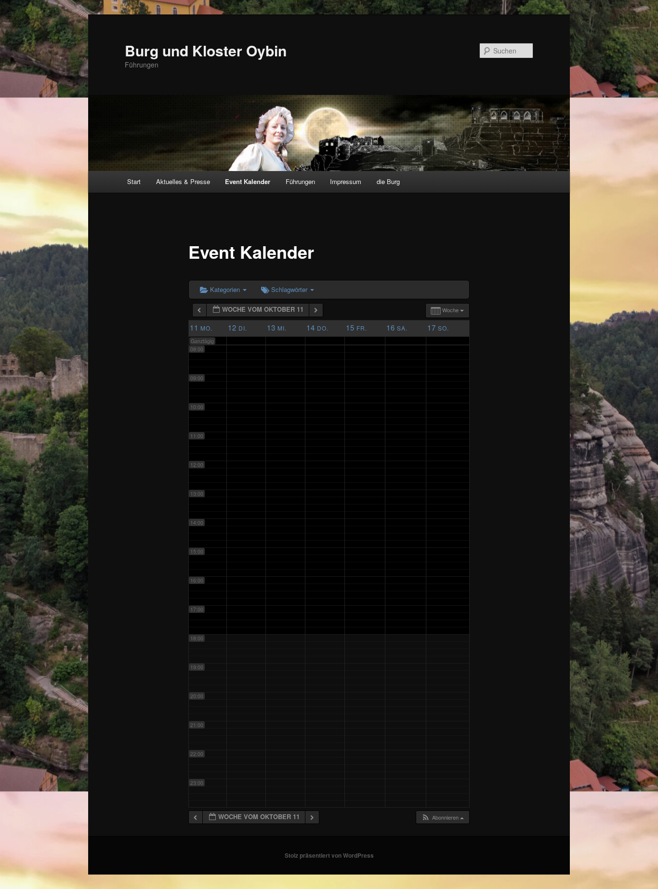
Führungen (300, 181)
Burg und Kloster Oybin (206, 50)
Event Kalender (247, 181)
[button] (442, 817)
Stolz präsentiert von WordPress (329, 855)
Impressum (345, 181)
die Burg (388, 181)
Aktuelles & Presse (183, 181)
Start (134, 181)
